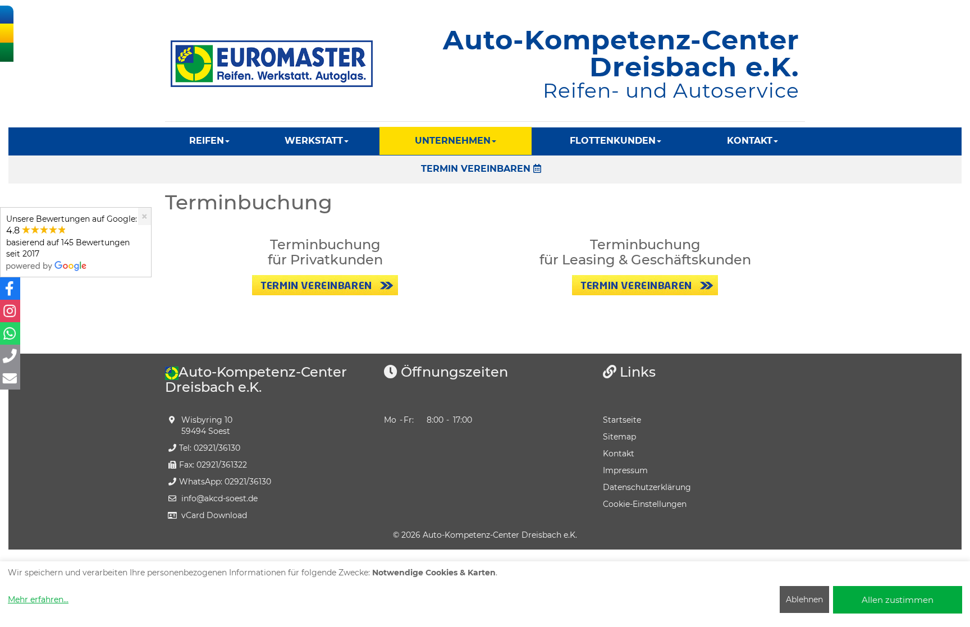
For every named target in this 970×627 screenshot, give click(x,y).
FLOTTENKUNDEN (613, 140)
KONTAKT (749, 140)
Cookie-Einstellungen (645, 504)
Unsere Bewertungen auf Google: (71, 236)
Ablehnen (804, 599)
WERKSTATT (314, 140)
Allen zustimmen (898, 599)
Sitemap (619, 437)
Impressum (625, 470)
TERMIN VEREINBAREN (477, 168)
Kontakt (618, 453)
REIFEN (206, 140)
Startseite (622, 420)
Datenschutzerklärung (647, 487)
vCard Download (214, 515)
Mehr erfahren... (38, 599)
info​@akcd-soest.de (219, 498)
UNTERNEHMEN (453, 140)
